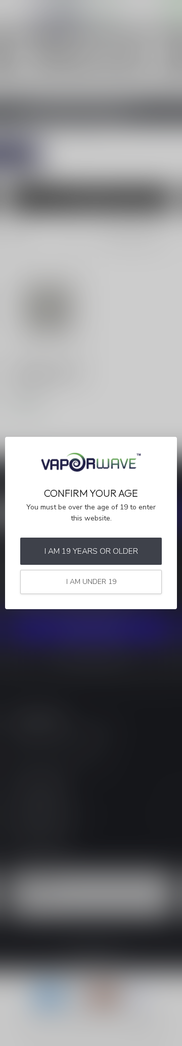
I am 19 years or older (91, 551)
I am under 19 (91, 581)
